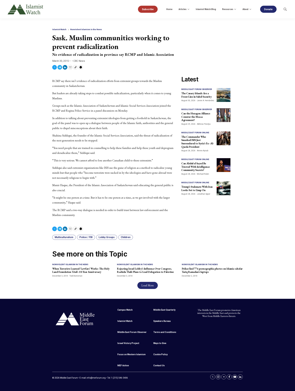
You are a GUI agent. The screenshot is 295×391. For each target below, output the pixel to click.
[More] (188, 9)
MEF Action (123, 365)
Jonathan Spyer (203, 194)
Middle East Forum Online (195, 132)
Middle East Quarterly (164, 310)
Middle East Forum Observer (196, 89)
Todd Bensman (75, 276)
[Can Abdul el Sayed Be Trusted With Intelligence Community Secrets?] (223, 165)
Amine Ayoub (202, 151)
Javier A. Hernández (205, 100)
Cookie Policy (160, 354)
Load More (147, 285)
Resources (227, 9)
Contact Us (159, 365)
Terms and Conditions (164, 332)
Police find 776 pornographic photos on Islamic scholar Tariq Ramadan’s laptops (212, 270)
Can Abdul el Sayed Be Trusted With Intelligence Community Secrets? (195, 167)
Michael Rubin (203, 174)
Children (125, 237)
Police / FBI (85, 237)
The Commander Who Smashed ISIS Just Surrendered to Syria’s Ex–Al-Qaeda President (197, 141)
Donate (268, 9)
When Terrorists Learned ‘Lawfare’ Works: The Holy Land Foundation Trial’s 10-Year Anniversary (81, 270)
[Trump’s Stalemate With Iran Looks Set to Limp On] (223, 188)
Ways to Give (159, 343)
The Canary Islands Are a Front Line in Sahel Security (196, 94)
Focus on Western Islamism (131, 354)
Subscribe (148, 9)
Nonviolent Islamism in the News (86, 29)
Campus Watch (125, 310)
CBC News (79, 60)
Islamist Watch (59, 29)
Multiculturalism (64, 237)
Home (169, 9)
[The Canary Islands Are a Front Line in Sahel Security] (223, 95)
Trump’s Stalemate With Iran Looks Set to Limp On (197, 188)
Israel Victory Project (128, 343)
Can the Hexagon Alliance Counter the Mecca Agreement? (195, 117)
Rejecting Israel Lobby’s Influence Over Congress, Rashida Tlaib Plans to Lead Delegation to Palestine (145, 270)
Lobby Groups (107, 237)
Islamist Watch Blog (206, 9)
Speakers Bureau (162, 321)
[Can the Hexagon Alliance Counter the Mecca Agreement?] (223, 115)
